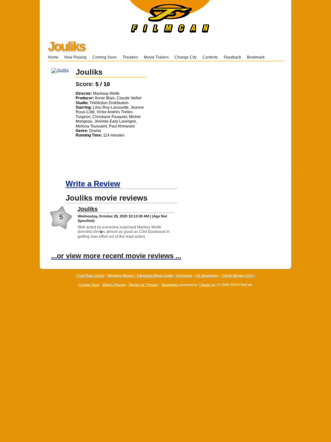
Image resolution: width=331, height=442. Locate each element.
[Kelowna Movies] (125, 31)
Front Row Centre (90, 275)
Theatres (130, 57)
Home (53, 57)
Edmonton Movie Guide (155, 275)
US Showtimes (206, 275)
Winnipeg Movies (120, 275)
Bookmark (258, 57)
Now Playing (75, 57)
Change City (186, 57)
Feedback (232, 57)
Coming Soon (104, 57)
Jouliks (66, 46)
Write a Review (93, 183)
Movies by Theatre (143, 285)
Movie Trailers (156, 57)
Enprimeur (184, 275)
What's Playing (113, 285)
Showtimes (169, 285)
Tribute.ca (207, 285)
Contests (210, 57)
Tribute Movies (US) (237, 275)
